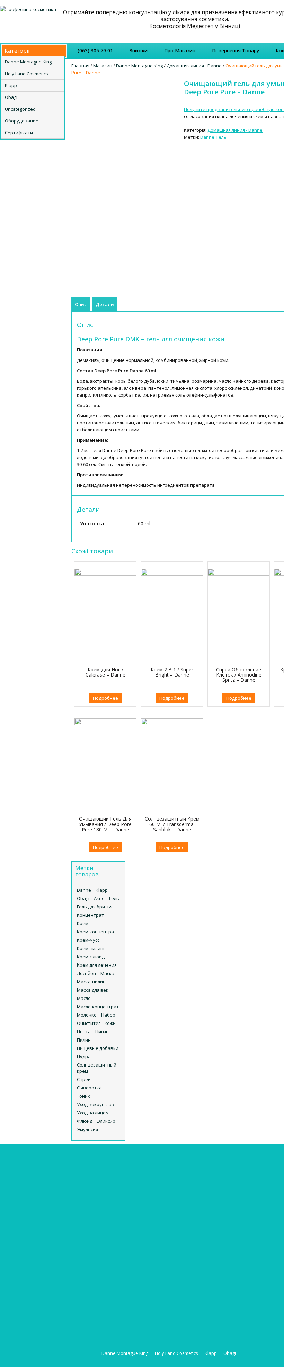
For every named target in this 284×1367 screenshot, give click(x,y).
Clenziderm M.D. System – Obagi (127, 1221)
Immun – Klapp (23, 1202)
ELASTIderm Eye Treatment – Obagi (129, 1228)
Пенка (84, 1031)
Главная (80, 65)
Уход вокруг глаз (95, 1104)
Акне (99, 898)
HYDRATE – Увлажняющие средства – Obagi (119, 1252)
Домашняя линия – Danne (125, 1181)
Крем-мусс (88, 940)
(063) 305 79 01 (95, 50)
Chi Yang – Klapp (25, 1181)
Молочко (87, 1015)
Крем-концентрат (96, 931)
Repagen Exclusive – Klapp (36, 1229)
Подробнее (105, 698)
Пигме (102, 1031)
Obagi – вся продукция (117, 1207)
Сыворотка (89, 1088)
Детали (105, 304)
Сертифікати (19, 132)
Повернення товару (235, 50)
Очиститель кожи (96, 1023)
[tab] (80, 304)
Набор (108, 1015)
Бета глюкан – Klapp (30, 1257)
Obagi (11, 97)
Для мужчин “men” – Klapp (36, 1285)
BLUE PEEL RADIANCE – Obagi (123, 1214)
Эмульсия (87, 1129)
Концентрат (90, 915)
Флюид (84, 1121)
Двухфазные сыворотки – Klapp (43, 1278)
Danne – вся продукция (118, 1167)
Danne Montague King (28, 62)
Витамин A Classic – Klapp (35, 1264)
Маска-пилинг (92, 981)
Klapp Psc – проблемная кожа (40, 1216)
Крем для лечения (97, 965)
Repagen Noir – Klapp (30, 1236)
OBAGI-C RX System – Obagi (122, 1270)
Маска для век (92, 990)
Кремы (186, 1167)
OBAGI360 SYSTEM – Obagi (121, 1277)
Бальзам (273, 1174)
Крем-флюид (91, 956)
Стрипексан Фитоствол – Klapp (42, 1313)
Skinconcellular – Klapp (32, 1243)
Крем (82, 923)
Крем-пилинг (91, 948)
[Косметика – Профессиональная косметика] (28, 9)
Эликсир (106, 1121)
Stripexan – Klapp (26, 1250)
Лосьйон (86, 973)
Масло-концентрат (98, 1006)
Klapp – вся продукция (32, 1167)
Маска (107, 973)
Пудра (84, 1056)
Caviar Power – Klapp (30, 1174)
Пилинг (84, 1040)
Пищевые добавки (97, 1048)
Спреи (84, 1079)
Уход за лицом (93, 1113)
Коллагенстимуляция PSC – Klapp (44, 1292)
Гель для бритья (95, 906)
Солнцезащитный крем (96, 1068)
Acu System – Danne (118, 1174)
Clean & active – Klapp (31, 1188)
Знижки (139, 50)
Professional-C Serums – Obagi (126, 1284)
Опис (81, 304)
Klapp (11, 85)
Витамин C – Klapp (27, 1271)
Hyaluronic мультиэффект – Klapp (44, 1195)
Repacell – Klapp (25, 1223)
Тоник (83, 1096)
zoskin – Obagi (108, 1291)
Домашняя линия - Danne (194, 65)
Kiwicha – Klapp (24, 1209)
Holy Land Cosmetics (26, 73)
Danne (207, 137)
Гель (221, 137)
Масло (84, 998)
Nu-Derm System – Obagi (119, 1263)
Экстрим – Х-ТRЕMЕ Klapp (35, 1320)
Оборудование (21, 121)
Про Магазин (179, 50)
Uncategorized (20, 109)
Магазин (102, 65)
